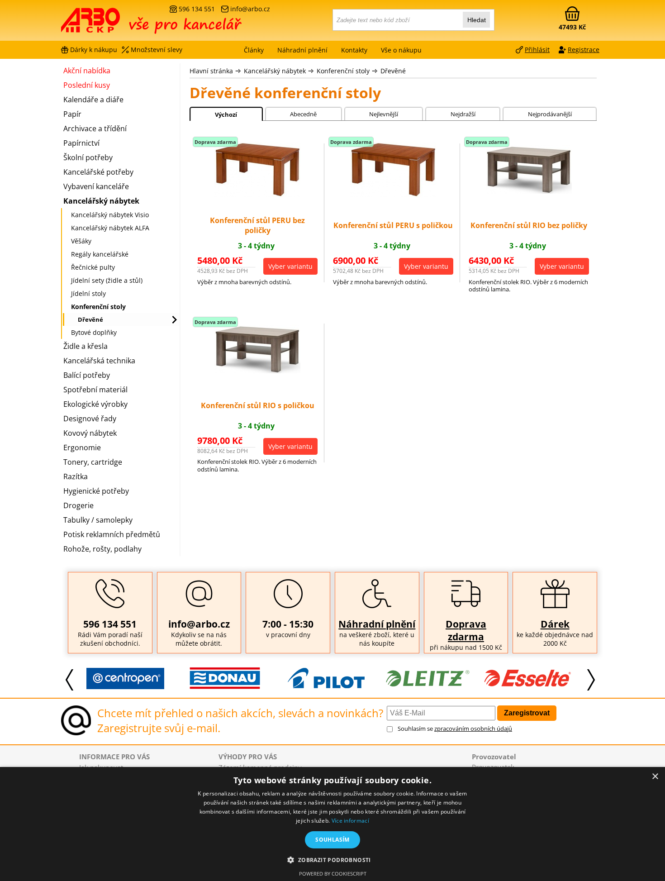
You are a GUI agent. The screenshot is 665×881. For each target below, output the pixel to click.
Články (254, 50)
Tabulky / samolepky (98, 520)
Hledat (476, 20)
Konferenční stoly (343, 71)
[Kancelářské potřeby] (110, 23)
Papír (72, 114)
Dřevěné (393, 71)
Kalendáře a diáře (93, 100)
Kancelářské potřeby (98, 172)
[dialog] (332, 824)
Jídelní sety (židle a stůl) (106, 280)
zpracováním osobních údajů (473, 728)
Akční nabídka (86, 71)
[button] (332, 859)
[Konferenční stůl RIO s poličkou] (257, 371)
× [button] (654, 776)
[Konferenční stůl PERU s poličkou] (393, 195)
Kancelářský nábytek (275, 71)
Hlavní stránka (211, 71)
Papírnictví (81, 143)
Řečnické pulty (93, 267)
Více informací (350, 820)
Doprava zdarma (466, 630)
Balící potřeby (86, 375)
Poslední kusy (86, 85)
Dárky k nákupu (93, 49)
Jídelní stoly (88, 293)
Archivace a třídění (95, 128)
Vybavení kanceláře (96, 186)
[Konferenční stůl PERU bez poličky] (257, 195)
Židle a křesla (85, 346)
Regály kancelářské (99, 254)
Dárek (555, 624)
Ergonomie (82, 447)
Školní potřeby (88, 157)
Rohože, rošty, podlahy (102, 549)
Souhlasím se (455, 728)
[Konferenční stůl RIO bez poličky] (529, 191)
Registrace (583, 49)
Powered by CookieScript (332, 873)
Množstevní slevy (156, 49)
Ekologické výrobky (95, 404)
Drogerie (78, 505)
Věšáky (81, 241)
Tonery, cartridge (92, 462)
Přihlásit (537, 49)
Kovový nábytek (90, 433)
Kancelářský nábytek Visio (110, 214)
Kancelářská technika (99, 361)
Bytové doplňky (94, 332)
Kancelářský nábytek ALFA (110, 228)
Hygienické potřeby (96, 491)
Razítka (75, 476)
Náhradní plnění (376, 624)
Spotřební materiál (95, 390)
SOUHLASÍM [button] (332, 839)
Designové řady (89, 419)
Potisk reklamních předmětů (111, 534)
